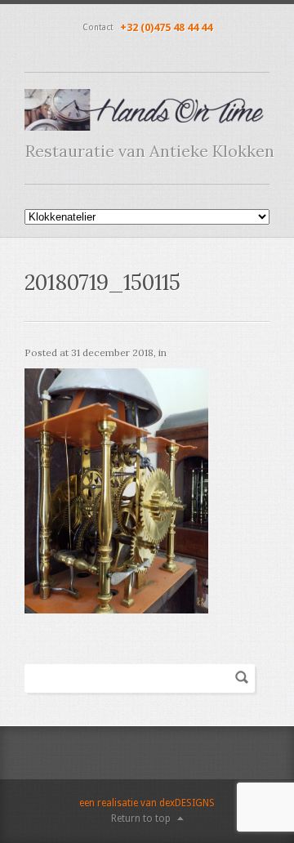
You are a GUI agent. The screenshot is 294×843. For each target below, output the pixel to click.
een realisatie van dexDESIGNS (147, 803)
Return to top (141, 818)
